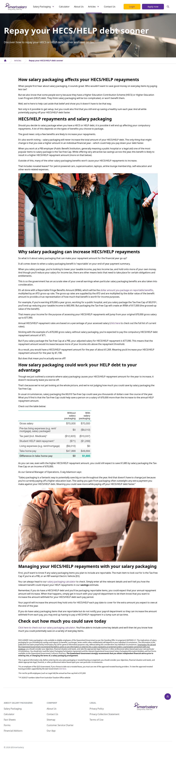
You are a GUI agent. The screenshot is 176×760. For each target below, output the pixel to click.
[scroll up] (167, 696)
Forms (7, 725)
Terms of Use (96, 719)
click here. (63, 669)
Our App (51, 730)
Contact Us (109, 6)
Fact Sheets (10, 719)
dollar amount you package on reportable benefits (126, 290)
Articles (92, 6)
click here (115, 323)
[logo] (16, 6)
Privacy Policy (97, 708)
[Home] (5, 60)
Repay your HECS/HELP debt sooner (46, 60)
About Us (79, 6)
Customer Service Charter (60, 725)
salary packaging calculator (61, 581)
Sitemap (51, 719)
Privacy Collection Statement (104, 714)
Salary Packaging (42, 6)
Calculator (64, 6)
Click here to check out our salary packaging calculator (46, 627)
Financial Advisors (13, 730)
